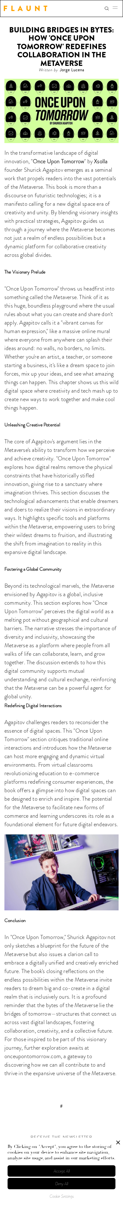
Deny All (61, 1184)
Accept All (62, 1171)
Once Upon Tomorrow (59, 161)
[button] (117, 8)
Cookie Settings (62, 1196)
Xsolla (101, 161)
